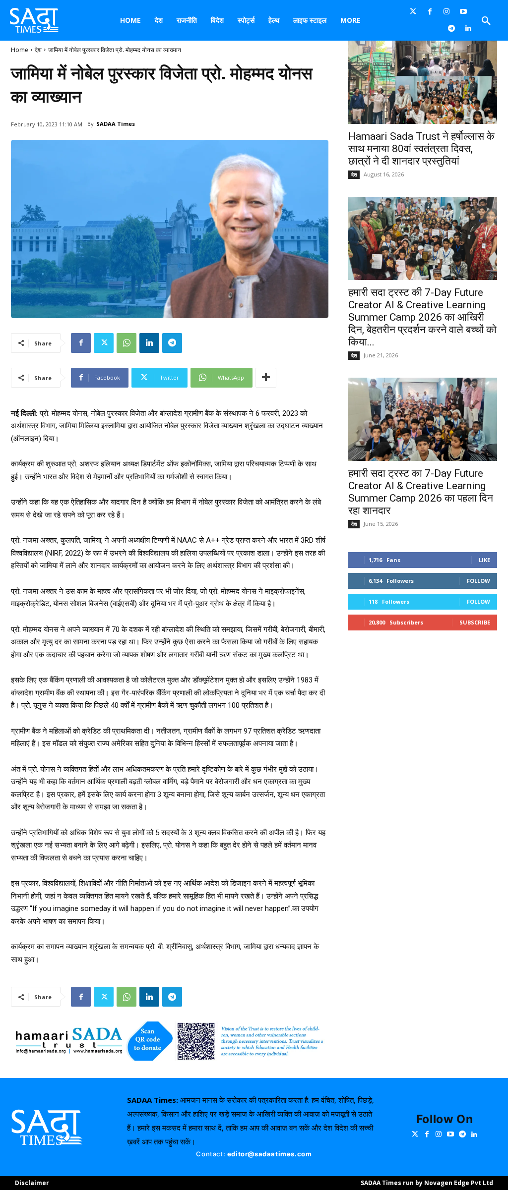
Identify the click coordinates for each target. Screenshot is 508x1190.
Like (484, 560)
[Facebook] (430, 12)
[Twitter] (413, 12)
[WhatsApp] (126, 343)
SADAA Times (115, 123)
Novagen (438, 1183)
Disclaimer (32, 1183)
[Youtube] (463, 12)
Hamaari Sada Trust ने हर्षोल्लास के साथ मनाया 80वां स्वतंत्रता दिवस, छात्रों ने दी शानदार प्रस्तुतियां (421, 148)
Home (19, 50)
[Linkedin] (468, 29)
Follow (478, 580)
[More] (265, 378)
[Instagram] (446, 12)
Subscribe (474, 622)
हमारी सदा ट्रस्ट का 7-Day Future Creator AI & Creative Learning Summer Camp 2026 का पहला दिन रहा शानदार (420, 491)
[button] (486, 21)
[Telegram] (451, 29)
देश (38, 50)
